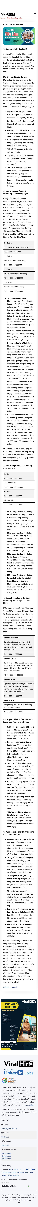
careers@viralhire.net (9, 1129)
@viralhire (5, 1145)
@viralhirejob (6, 1156)
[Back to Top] (19, 1202)
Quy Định (3, 1179)
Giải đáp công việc (14, 18)
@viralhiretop (6, 1158)
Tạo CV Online (5, 1182)
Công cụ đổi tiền (23, 1179)
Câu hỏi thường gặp (13, 1179)
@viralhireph (6, 1153)
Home (2, 18)
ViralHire (4, 1137)
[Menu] (35, 13)
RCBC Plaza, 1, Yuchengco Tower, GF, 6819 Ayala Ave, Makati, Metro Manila (17, 1172)
